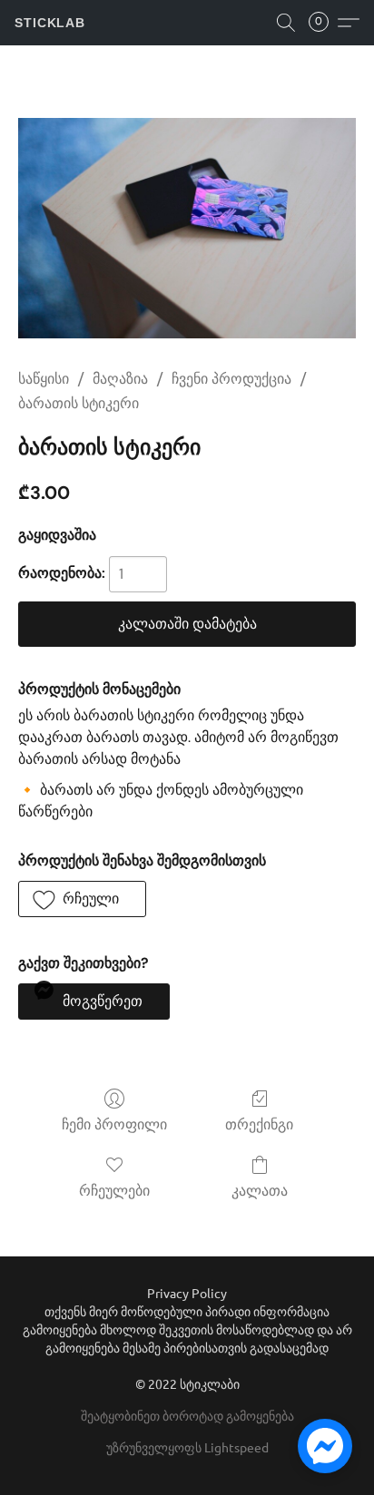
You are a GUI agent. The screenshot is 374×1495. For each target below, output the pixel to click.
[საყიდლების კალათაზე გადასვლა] (324, 23)
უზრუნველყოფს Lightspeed (187, 1447)
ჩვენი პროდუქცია (231, 378)
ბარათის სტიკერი (78, 403)
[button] (50, 22)
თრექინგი (259, 1124)
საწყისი (43, 378)
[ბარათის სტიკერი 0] (187, 228)
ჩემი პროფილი (114, 1124)
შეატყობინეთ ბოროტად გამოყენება (187, 1415)
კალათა (259, 1190)
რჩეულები (114, 1190)
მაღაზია (120, 378)
